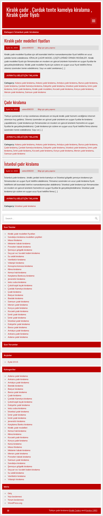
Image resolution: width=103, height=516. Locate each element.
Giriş (10, 493)
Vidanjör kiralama (16, 262)
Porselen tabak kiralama (19, 246)
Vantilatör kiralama (16, 259)
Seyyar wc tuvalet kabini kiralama (24, 253)
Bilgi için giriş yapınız (46, 48)
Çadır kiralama (10, 86)
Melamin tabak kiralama (19, 243)
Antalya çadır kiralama (67, 83)
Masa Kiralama (15, 240)
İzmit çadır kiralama (22, 89)
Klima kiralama (14, 269)
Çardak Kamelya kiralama (30, 86)
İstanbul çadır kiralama (76, 86)
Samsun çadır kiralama (35, 92)
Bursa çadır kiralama (87, 83)
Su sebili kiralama (16, 256)
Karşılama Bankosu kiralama (21, 275)
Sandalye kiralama (16, 463)
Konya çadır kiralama (83, 89)
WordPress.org (15, 503)
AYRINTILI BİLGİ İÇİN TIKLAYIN (22, 75)
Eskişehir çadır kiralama (54, 86)
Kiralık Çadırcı (75, 510)
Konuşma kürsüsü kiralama (20, 266)
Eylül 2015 (13, 362)
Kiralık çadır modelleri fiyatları (27, 41)
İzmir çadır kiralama (17, 317)
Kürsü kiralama (14, 443)
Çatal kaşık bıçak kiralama (20, 285)
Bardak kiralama (15, 298)
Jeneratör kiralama (16, 279)
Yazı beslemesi (15, 496)
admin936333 (28, 48)
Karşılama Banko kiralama (20, 424)
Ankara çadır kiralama (46, 83)
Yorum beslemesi (16, 499)
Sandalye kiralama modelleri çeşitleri (25, 237)
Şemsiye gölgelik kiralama (20, 250)
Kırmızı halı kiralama (17, 272)
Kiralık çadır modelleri (42, 89)
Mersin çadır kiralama (14, 92)
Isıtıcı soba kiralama (17, 282)
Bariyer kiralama (15, 295)
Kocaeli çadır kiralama (63, 89)
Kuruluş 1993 (91, 510)
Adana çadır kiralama (24, 83)
